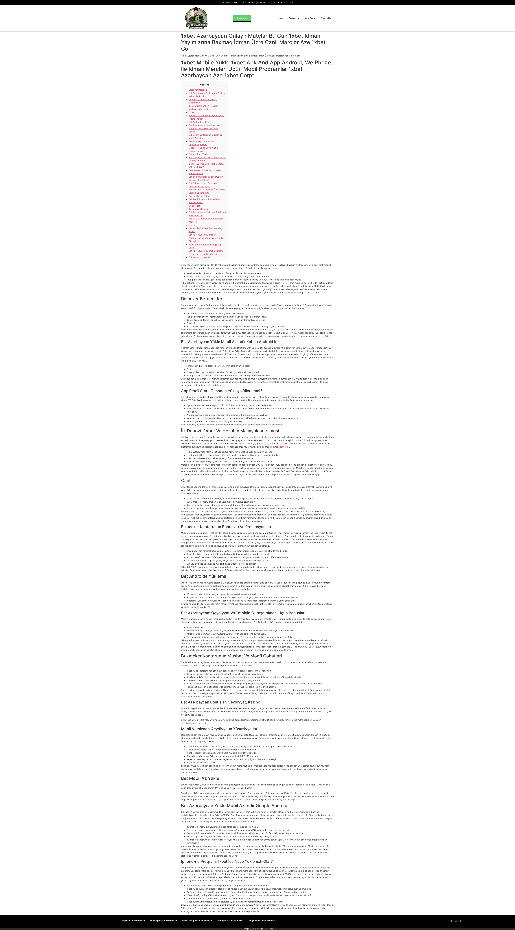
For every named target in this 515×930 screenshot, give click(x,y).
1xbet (328, 336)
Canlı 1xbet (194, 205)
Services (293, 18)
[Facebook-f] (451, 921)
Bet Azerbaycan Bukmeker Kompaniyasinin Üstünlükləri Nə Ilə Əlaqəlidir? (206, 237)
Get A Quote (309, 18)
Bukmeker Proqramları (200, 257)
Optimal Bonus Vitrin (199, 196)
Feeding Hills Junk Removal (163, 920)
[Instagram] (456, 921)
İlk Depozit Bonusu (198, 209)
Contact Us (326, 18)
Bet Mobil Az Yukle (198, 154)
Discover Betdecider (199, 89)
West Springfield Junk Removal (197, 920)
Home (281, 18)
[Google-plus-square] (460, 921)
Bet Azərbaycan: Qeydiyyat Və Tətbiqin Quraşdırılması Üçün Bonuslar (204, 128)
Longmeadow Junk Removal (261, 920)
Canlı (191, 112)
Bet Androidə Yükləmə (200, 122)
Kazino (192, 225)
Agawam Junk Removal (133, 920)
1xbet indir (284, 446)
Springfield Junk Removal (230, 920)
